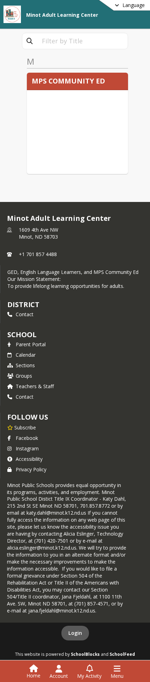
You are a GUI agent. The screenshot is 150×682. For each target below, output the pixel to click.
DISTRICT (23, 304)
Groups (24, 375)
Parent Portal (31, 344)
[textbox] (82, 41)
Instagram (27, 448)
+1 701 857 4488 (38, 254)
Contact (24, 314)
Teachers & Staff (35, 386)
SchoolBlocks (85, 654)
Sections (25, 365)
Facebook (27, 438)
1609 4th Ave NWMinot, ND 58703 (38, 233)
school (21, 334)
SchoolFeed (122, 654)
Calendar (26, 354)
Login (75, 633)
